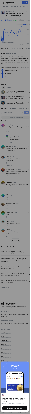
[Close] (27, 364)
